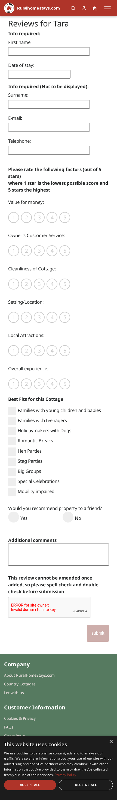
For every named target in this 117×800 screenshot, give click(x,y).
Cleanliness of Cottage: (32, 268)
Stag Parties (30, 461)
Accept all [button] (30, 785)
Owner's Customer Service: (36, 235)
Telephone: (19, 141)
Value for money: (26, 202)
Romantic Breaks (35, 440)
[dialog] (58, 768)
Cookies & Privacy (20, 718)
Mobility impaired (36, 491)
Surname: (18, 95)
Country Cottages (20, 683)
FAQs (8, 727)
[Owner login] (84, 8)
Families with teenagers (42, 420)
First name (19, 42)
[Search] (73, 8)
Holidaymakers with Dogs (44, 430)
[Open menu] (107, 8)
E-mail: (15, 118)
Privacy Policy (65, 774)
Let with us (14, 692)
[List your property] (95, 8)
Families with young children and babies (59, 410)
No (78, 518)
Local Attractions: (26, 335)
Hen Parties (30, 451)
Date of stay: (21, 65)
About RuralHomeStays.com (29, 675)
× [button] (111, 742)
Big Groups (29, 471)
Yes (23, 518)
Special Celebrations (39, 481)
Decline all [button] (86, 785)
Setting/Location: (26, 302)
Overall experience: (28, 368)
